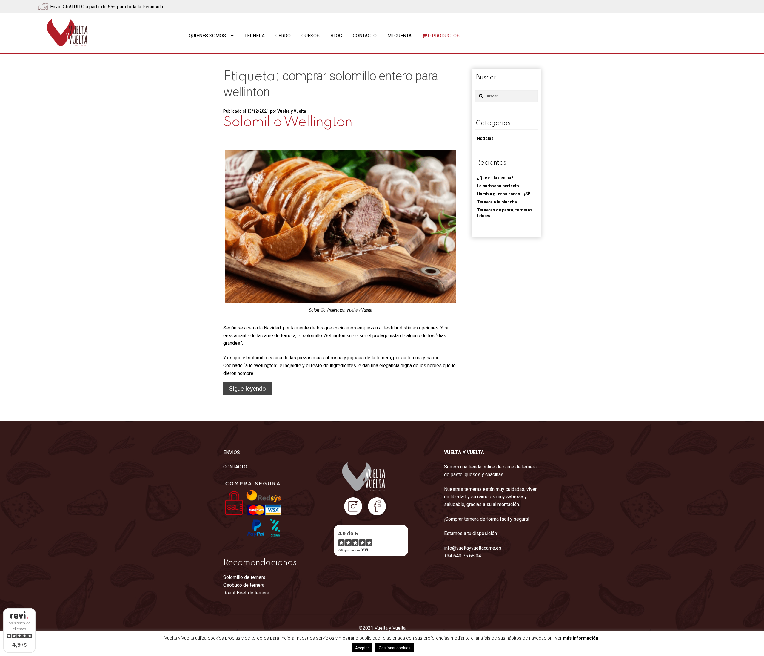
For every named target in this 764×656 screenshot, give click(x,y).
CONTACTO (235, 467)
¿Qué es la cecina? (495, 177)
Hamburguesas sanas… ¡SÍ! (503, 193)
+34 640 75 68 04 (462, 556)
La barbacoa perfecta (498, 185)
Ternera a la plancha (497, 202)
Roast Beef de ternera (246, 593)
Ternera (254, 36)
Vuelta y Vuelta (291, 111)
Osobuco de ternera (243, 585)
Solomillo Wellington (287, 122)
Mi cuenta (399, 36)
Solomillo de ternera (244, 577)
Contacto (365, 36)
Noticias (485, 138)
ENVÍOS (231, 452)
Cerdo (283, 36)
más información (580, 638)
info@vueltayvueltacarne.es (472, 548)
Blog (336, 36)
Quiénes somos (207, 36)
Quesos (310, 36)
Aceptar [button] (362, 648)
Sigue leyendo (250, 390)
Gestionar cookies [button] (394, 648)
